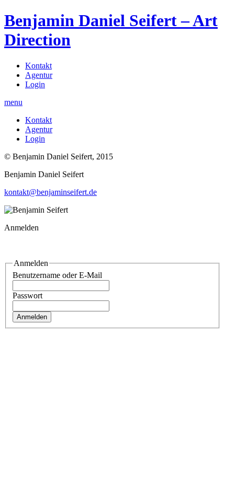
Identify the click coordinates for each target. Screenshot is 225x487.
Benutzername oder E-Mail (57, 275)
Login (35, 84)
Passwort (27, 295)
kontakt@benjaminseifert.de (50, 192)
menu (13, 102)
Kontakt (38, 65)
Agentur (38, 75)
